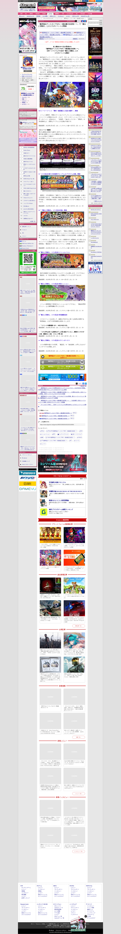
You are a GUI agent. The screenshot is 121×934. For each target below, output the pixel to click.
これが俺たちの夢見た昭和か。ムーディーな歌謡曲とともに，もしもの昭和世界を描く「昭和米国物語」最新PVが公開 (96, 190)
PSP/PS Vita (89, 885)
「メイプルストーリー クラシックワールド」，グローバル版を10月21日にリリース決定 (74, 596)
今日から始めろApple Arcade (30, 188)
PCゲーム (24, 241)
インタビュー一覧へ (78, 851)
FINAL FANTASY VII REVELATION (96, 214)
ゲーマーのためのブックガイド (29, 185)
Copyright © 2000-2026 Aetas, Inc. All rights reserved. (60, 932)
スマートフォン (57, 904)
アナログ (83, 13)
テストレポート (75, 907)
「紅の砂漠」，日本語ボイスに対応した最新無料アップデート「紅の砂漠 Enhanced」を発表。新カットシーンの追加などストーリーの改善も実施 (96, 183)
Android (80, 437)
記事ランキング (26, 898)
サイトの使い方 (36, 1)
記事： (27, 123)
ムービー (68, 16)
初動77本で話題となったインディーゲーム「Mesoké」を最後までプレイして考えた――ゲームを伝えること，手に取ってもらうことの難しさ (27, 389)
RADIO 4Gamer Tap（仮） (29, 178)
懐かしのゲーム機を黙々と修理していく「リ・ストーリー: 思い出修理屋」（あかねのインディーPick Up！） (73, 732)
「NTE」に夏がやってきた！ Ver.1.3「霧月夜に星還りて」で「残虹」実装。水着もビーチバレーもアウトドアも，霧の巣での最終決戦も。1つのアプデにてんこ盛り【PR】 (74, 652)
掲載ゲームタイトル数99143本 (27, 9)
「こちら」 (68, 925)
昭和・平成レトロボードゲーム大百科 (29, 194)
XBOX (31, 13)
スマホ (50, 13)
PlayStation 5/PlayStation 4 (27, 245)
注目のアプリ (53, 16)
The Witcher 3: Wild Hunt (96, 252)
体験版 (23, 102)
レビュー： (31, 123)
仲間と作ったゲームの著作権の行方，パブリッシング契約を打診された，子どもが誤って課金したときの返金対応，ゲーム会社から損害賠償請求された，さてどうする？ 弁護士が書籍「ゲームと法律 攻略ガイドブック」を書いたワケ (50, 677)
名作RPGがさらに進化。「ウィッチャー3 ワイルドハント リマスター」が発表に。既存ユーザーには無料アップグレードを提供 (96, 140)
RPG (54, 434)
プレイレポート (58, 889)
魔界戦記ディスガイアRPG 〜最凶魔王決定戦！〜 (28, 68)
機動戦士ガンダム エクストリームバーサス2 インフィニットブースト (96, 232)
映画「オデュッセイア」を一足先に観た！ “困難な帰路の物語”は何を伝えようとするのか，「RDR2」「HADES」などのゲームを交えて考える (27, 292)
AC (77, 13)
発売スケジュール (42, 894)
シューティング (91, 913)
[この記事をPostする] (76, 21)
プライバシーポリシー (27, 454)
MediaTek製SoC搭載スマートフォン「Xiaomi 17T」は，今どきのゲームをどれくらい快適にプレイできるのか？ (74, 762)
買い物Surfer (26, 206)
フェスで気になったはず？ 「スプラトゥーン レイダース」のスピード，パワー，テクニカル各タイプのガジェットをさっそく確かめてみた (27, 370)
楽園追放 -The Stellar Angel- (96, 247)
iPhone (42, 431)
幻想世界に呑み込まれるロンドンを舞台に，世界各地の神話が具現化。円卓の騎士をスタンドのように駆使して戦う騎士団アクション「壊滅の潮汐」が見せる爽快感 (50, 787)
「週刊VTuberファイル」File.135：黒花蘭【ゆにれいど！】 (49, 707)
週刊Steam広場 (27, 175)
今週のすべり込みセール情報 (29, 172)
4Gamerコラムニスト (28, 197)
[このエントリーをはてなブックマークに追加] (85, 21)
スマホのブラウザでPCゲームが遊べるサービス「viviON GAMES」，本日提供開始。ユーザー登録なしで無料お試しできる (74, 568)
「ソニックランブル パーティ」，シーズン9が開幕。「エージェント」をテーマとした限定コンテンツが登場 (74, 546)
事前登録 (38, 16)
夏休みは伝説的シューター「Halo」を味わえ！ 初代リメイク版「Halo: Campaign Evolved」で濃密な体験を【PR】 (73, 675)
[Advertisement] (62, 869)
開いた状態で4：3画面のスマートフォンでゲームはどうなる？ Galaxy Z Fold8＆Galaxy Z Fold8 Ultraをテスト (74, 787)
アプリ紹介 (57, 913)
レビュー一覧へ (78, 793)
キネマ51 (26, 215)
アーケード (89, 904)
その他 (89, 916)
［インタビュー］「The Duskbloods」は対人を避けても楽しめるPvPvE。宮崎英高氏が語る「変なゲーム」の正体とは (74, 846)
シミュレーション (45, 434)
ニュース (24, 97)
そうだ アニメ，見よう (29, 181)
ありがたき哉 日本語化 (29, 209)
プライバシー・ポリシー (61, 930)
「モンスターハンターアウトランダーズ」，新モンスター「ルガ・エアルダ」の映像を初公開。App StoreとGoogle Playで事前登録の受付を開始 (96, 176)
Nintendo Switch (25, 248)
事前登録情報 (57, 909)
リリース (77, 440)
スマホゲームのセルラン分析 (29, 169)
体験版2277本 (32, 10)
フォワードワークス (27, 74)
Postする (79, 21)
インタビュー (61, 16)
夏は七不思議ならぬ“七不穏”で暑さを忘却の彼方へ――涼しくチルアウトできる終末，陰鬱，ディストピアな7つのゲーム (27, 330)
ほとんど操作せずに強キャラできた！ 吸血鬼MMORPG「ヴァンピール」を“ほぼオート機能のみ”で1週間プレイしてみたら (27, 351)
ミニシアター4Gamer (28, 203)
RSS (20, 1)
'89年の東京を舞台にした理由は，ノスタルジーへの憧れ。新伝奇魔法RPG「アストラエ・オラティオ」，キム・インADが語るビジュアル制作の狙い (27, 410)
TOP (21, 13)
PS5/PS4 (38, 13)
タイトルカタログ (42, 896)
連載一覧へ (33, 221)
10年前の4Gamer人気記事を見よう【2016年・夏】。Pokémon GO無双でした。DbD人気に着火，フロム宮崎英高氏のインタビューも (27, 311)
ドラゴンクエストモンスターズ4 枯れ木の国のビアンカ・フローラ (96, 225)
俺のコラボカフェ (27, 191)
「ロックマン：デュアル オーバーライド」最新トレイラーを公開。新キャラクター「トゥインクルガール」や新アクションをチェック (96, 161)
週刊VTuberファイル (28, 161)
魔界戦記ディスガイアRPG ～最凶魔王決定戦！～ (30, 122)
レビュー (24, 100)
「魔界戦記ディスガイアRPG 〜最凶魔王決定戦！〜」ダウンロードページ (63, 362)
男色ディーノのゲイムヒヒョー (29, 165)
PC (26, 13)
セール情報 (45, 16)
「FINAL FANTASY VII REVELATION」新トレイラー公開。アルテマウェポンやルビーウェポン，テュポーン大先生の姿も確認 (96, 133)
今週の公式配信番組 (28, 158)
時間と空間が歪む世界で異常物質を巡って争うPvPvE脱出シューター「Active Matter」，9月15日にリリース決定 (50, 619)
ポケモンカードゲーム (96, 209)
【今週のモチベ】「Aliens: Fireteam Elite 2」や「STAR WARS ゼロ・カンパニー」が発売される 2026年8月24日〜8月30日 (50, 732)
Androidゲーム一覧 (85, 16)
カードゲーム (90, 911)
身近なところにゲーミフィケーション (29, 212)
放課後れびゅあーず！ (28, 218)
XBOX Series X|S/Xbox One (28, 243)
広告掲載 (70, 930)
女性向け (57, 13)
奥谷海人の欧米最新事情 (29, 147)
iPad (81, 431)
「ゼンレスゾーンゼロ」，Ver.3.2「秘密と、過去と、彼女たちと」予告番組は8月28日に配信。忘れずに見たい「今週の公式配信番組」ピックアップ (74, 708)
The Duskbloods (94, 242)
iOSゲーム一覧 (75, 16)
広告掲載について (26, 461)
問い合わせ (44, 1)
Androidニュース (30, 16)
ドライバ (24, 236)
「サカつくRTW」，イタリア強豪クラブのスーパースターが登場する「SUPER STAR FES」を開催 (50, 546)
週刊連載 (24, 894)
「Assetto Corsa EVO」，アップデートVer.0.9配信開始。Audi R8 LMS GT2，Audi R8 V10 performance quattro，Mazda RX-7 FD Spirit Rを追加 (74, 620)
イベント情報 (90, 907)
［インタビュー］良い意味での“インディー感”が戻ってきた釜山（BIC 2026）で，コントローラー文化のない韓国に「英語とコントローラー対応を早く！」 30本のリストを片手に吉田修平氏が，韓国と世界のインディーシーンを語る (27, 429)
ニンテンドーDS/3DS (42, 904)
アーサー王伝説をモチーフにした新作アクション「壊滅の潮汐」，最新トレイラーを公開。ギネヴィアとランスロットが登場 (96, 197)
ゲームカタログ (91, 918)
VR (63, 13)
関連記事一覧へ (84, 386)
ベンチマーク (74, 914)
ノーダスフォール (95, 237)
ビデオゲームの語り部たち (29, 200)
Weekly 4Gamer (27, 150)
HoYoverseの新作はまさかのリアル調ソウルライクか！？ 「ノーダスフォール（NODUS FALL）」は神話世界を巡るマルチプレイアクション (96, 154)
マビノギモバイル (95, 219)
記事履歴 (92, 0)
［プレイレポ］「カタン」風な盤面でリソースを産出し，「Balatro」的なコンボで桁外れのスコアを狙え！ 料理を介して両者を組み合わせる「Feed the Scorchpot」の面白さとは (50, 763)
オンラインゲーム (26, 887)
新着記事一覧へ (78, 625)
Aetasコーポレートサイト (27, 464)
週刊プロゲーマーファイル (29, 155)
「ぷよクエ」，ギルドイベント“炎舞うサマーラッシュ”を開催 (49, 567)
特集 (23, 99)
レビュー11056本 (24, 10)
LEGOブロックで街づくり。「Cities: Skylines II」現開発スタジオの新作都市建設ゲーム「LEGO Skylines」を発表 (96, 147)
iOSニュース (21, 16)
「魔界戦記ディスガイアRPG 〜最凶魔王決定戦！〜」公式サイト (63, 356)
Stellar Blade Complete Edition (96, 257)
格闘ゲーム (90, 909)
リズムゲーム (90, 914)
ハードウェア (70, 13)
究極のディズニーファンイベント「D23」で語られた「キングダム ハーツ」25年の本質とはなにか (27, 448)
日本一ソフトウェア (27, 76)
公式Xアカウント (26, 1)
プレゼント (24, 229)
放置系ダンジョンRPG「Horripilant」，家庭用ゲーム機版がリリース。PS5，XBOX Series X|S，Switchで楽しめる (50, 596)
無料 (42, 437)
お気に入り (85, 0)
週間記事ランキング (26, 226)
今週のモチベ (26, 153)
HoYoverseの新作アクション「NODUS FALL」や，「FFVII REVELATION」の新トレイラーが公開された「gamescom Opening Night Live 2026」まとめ (96, 168)
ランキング (99, 0)
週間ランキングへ (98, 201)
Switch (44, 13)
